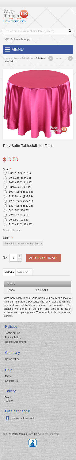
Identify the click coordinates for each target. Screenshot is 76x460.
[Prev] (51, 59)
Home (7, 58)
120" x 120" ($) (20, 224)
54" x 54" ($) (18, 210)
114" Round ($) (20, 196)
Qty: (5, 257)
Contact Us (11, 380)
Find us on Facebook (23, 418)
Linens (16, 58)
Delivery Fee (12, 359)
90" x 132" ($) (19, 173)
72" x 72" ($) (18, 215)
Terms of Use (12, 333)
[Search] (70, 31)
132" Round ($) (20, 205)
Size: (6, 169)
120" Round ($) (20, 201)
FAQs (8, 376)
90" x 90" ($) (18, 219)
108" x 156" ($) (20, 182)
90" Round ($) (19, 187)
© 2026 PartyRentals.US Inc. (20, 433)
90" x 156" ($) (19, 177)
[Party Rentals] (15, 17)
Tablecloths (27, 58)
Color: (7, 237)
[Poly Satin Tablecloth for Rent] (38, 103)
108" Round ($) (20, 191)
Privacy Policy (13, 337)
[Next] (70, 59)
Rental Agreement (15, 341)
